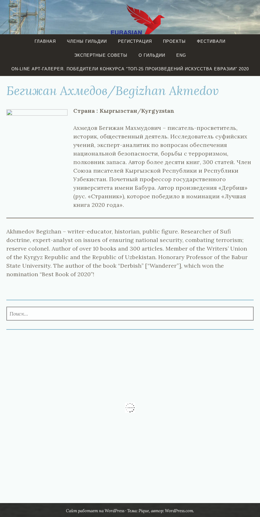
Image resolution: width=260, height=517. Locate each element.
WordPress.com (179, 511)
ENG (181, 55)
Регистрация (135, 41)
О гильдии (152, 55)
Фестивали (211, 41)
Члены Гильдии (87, 41)
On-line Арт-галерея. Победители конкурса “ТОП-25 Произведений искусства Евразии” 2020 (130, 69)
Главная (45, 41)
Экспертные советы (100, 55)
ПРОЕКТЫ (174, 41)
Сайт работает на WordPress (95, 511)
